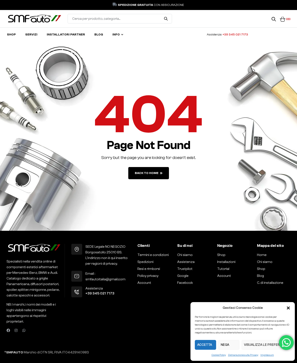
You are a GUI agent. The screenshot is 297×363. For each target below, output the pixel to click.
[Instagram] (16, 330)
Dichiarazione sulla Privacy (243, 354)
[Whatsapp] (24, 330)
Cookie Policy (219, 354)
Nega (225, 345)
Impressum (267, 354)
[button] (288, 308)
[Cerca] (166, 18)
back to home (147, 173)
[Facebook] (8, 330)
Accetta (204, 345)
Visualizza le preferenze (266, 345)
